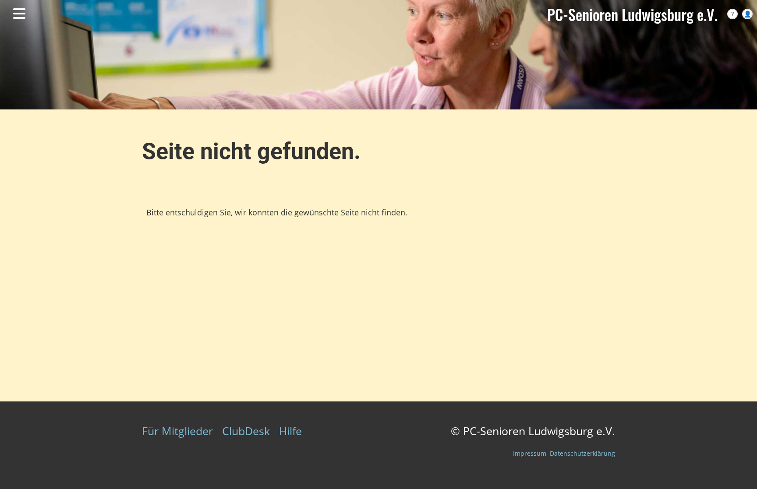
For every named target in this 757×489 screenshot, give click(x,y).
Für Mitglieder (177, 430)
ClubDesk (246, 430)
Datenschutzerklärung (582, 453)
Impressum (529, 453)
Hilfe (290, 430)
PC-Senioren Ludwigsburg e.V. (632, 14)
